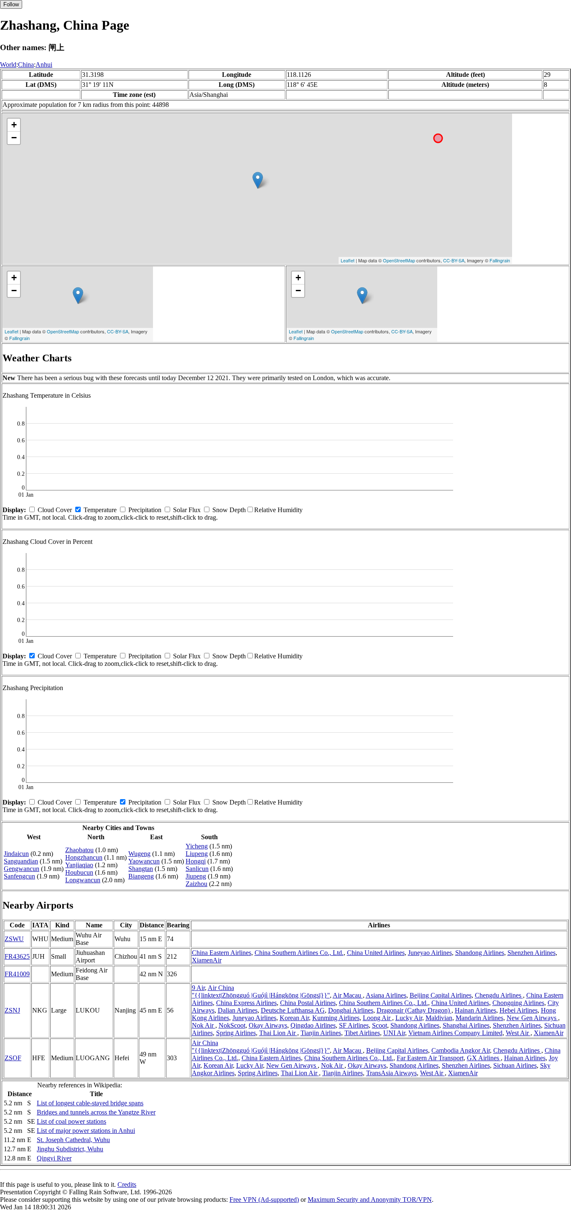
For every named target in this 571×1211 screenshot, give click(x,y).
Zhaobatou (79, 849)
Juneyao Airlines (430, 952)
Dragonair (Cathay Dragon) (414, 1010)
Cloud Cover (55, 509)
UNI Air (394, 1032)
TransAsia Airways (391, 1072)
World (8, 64)
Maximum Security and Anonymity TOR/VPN (370, 1199)
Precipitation (144, 509)
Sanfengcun (19, 876)
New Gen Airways (532, 1017)
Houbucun (79, 872)
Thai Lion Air (278, 1032)
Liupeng (197, 853)
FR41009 (17, 973)
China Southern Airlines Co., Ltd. (299, 952)
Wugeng (139, 853)
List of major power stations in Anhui (86, 1130)
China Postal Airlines (308, 1002)
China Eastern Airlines (221, 952)
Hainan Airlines (475, 1010)
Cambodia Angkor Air (460, 1050)
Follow (11, 4)
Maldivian (439, 1017)
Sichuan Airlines (515, 1065)
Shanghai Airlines (466, 1025)
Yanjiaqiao (79, 864)
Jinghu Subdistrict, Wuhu (70, 1149)
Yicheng (197, 846)
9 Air (198, 987)
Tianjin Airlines (321, 1032)
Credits (126, 1184)
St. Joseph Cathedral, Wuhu (73, 1139)
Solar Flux (187, 509)
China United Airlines (376, 952)
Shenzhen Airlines (531, 952)
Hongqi (196, 861)
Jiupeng (196, 876)
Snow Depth (229, 509)
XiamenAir (207, 960)
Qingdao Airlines (313, 1025)
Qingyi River (54, 1158)
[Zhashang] (257, 180)
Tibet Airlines (362, 1032)
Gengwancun (21, 868)
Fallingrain (499, 260)
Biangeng (141, 876)
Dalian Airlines (237, 1010)
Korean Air (294, 1017)
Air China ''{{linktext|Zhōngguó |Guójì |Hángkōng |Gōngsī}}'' (261, 991)
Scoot (379, 1025)
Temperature (100, 509)
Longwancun (82, 879)
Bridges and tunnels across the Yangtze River (96, 1112)
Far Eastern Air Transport (430, 1057)
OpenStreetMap (399, 260)
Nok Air (203, 1025)
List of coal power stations (71, 1121)
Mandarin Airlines (479, 1017)
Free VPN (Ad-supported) (264, 1199)
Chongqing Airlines (518, 1002)
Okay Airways (268, 1025)
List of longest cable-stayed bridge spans (90, 1103)
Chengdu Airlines (499, 995)
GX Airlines (484, 1057)
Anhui (44, 64)
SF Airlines (354, 1025)
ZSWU (14, 938)
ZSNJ (12, 1010)
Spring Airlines (236, 1032)
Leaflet (347, 260)
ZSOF (13, 1057)
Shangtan (140, 868)
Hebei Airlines (519, 1010)
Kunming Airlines (335, 1017)
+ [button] (14, 124)
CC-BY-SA (453, 260)
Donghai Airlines (350, 1010)
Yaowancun (144, 861)
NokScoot (232, 1025)
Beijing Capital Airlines (441, 995)
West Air (518, 1032)
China (26, 64)
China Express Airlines (246, 1002)
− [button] (14, 137)
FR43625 (17, 956)
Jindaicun (16, 853)
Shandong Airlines (479, 952)
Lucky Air (408, 1017)
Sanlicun (197, 868)
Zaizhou (196, 883)
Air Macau (348, 995)
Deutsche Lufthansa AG (293, 1010)
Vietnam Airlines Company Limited (455, 1032)
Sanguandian (21, 861)
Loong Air (377, 1017)
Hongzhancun (83, 857)
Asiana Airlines (386, 995)
